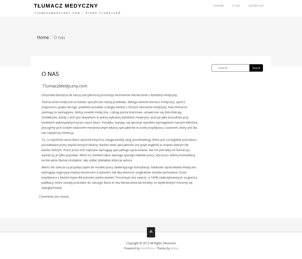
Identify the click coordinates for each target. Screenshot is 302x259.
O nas (236, 5)
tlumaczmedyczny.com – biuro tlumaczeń (78, 13)
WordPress (148, 248)
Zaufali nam (256, 5)
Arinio (174, 248)
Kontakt (218, 5)
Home (43, 37)
